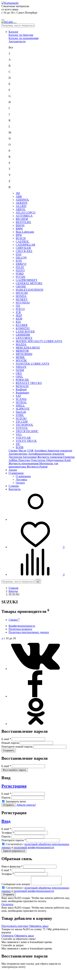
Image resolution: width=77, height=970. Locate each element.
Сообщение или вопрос (16, 884)
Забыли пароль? (26, 804)
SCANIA (21, 399)
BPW (19, 235)
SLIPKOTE (23, 408)
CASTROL (22, 241)
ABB (19, 196)
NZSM (20, 370)
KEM (19, 318)
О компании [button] (16, 473)
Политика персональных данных (29, 632)
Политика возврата (20, 629)
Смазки (13, 450)
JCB (18, 312)
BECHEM (22, 218)
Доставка (21, 479)
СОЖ (30, 450)
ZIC (18, 444)
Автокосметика (18, 453)
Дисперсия (16, 456)
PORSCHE (22, 379)
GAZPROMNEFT (26, 280)
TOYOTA (22, 428)
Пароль (6, 797)
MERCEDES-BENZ (28, 347)
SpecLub (21, 411)
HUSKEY (22, 299)
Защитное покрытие (59, 450)
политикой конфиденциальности (34, 847)
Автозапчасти (17, 41)
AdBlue (13, 460)
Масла (22, 450)
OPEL (19, 376)
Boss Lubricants (25, 231)
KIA (18, 321)
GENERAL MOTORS (29, 283)
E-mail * (6, 739)
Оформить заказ (38, 925)
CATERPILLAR (25, 244)
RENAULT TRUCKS (29, 382)
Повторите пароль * (14, 840)
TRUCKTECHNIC (27, 431)
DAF (19, 254)
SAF (18, 395)
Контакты (15, 489)
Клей (67, 460)
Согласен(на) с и (35, 846)
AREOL (21, 209)
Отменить (7, 935)
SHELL (20, 405)
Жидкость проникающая (24, 463)
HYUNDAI (23, 302)
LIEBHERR (23, 334)
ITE (18, 305)
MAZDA (21, 344)
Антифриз (40, 450)
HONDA (21, 296)
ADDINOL (22, 199)
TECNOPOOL (24, 424)
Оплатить (7, 904)
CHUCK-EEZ (24, 251)
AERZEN (21, 202)
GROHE (21, 286)
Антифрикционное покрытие (46, 453)
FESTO (20, 270)
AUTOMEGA (24, 215)
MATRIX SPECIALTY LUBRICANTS (39, 341)
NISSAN (21, 366)
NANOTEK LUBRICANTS (32, 363)
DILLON (21, 257)
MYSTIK (21, 360)
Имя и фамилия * (12, 866)
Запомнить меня (16, 801)
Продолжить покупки (14, 925)
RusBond (21, 389)
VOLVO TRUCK (26, 440)
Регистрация (14, 786)
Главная (13, 587)
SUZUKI (21, 418)
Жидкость (33, 466)
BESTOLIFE (23, 222)
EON (19, 260)
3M (18, 193)
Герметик (69, 456)
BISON (20, 225)
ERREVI (21, 264)
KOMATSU (23, 328)
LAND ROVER (25, 331)
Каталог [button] (13, 31)
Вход (5, 821)
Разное (43, 466)
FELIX (20, 267)
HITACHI (22, 292)
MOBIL (20, 357)
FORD (20, 273)
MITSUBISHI (24, 354)
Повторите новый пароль (17, 746)
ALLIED (21, 206)
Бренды (13, 591)
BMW (19, 228)
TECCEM (22, 421)
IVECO (20, 309)
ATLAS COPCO (25, 212)
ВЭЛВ (19, 447)
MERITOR (22, 350)
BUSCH (21, 238)
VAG (19, 434)
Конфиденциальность (22, 625)
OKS (19, 373)
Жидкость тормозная (50, 456)
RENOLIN (22, 386)
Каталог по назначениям (23, 38)
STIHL (20, 415)
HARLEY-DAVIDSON (29, 289)
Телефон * (8, 832)
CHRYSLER (23, 247)
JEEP (19, 315)
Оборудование (55, 460)
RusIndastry (22, 392)
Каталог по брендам (21, 34)
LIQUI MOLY (24, 337)
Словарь (14, 485)
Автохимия (30, 456)
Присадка (24, 460)
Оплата (20, 482)
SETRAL (21, 402)
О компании (23, 476)
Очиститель (38, 460)
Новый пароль (10, 742)
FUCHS (20, 276)
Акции (13, 469)
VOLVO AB (23, 437)
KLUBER (22, 325)
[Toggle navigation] (2, 19)
